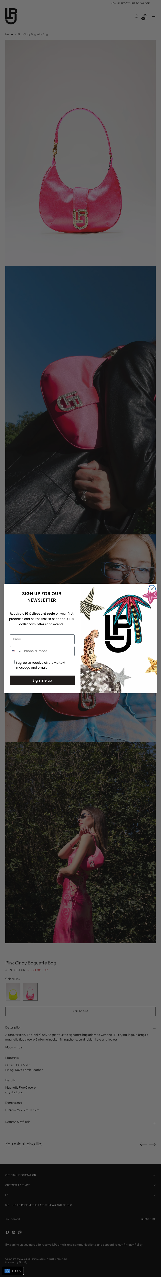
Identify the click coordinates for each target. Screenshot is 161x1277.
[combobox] (16, 651)
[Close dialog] (152, 588)
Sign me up (42, 680)
